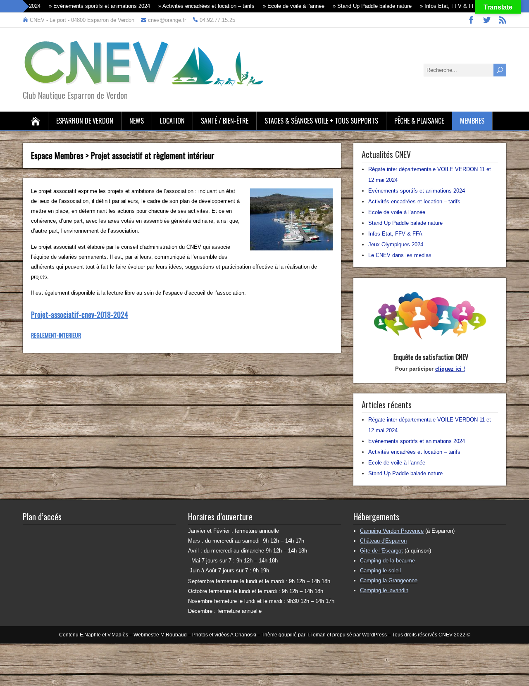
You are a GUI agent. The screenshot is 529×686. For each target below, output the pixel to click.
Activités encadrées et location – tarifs (414, 201)
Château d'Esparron (383, 541)
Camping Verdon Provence (392, 531)
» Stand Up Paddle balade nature (357, 6)
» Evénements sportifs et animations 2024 (84, 6)
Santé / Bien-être (224, 121)
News (136, 121)
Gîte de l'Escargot (381, 551)
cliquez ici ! (450, 369)
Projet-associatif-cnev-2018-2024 (79, 314)
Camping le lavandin (384, 590)
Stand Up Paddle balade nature (405, 223)
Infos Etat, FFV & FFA (395, 234)
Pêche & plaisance (419, 121)
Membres (472, 121)
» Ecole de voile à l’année (279, 6)
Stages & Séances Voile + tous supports (321, 121)
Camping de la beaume (387, 560)
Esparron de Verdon (84, 121)
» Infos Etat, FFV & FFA (434, 6)
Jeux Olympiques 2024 (395, 244)
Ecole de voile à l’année (396, 212)
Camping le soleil (380, 570)
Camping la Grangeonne (388, 580)
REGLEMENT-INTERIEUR (56, 335)
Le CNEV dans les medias (399, 255)
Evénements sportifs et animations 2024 (416, 191)
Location (172, 121)
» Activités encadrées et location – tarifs (191, 6)
